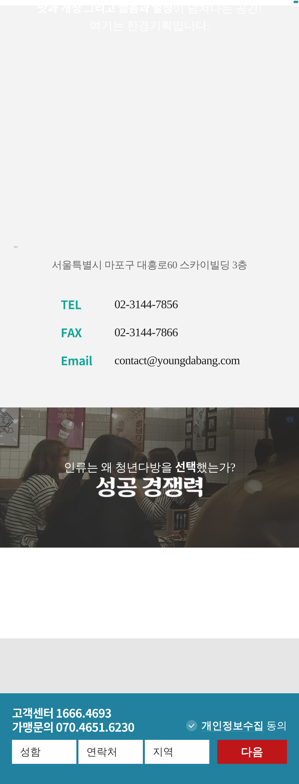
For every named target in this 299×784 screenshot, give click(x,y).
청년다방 (149, 2)
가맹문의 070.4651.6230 (73, 726)
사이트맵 (2, 2)
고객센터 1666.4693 (61, 712)
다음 (252, 752)
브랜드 (296, 1)
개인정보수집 (233, 725)
